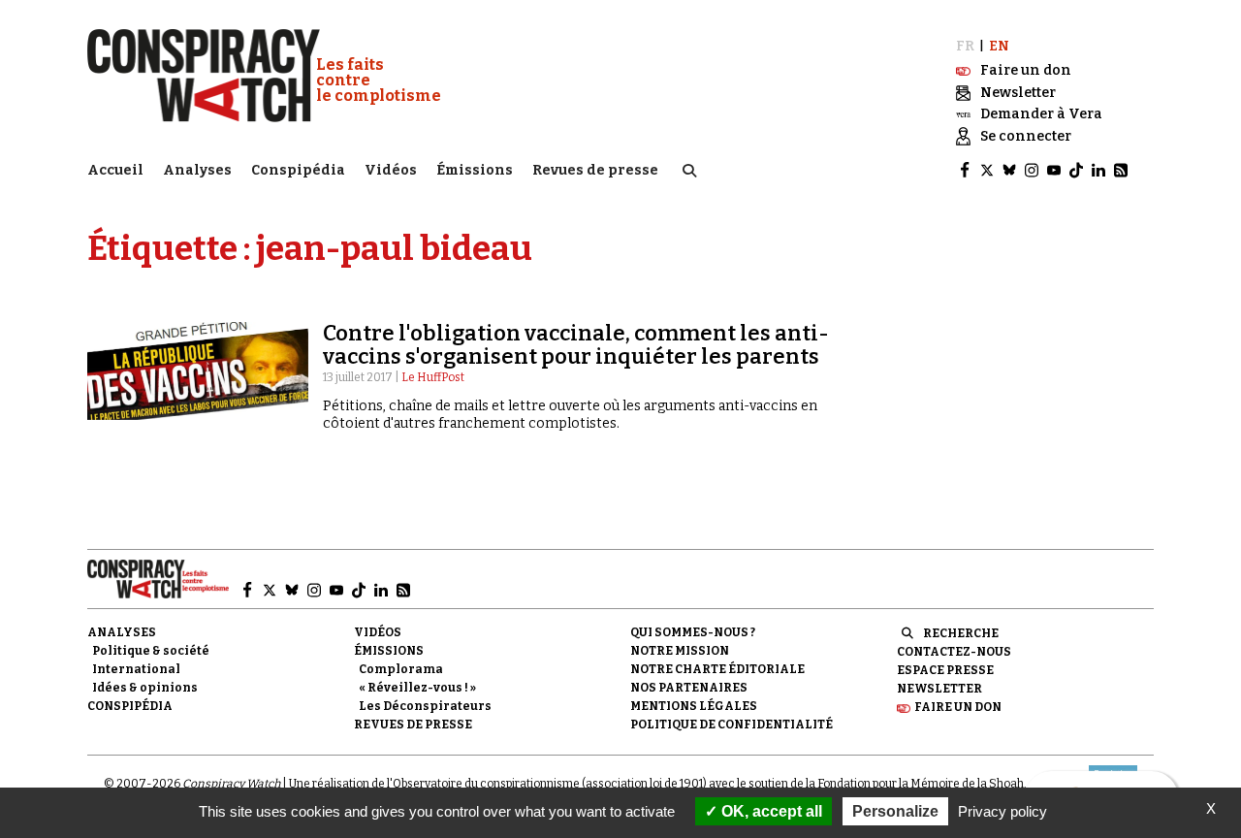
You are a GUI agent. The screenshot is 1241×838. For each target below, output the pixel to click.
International (136, 669)
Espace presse (945, 670)
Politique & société (150, 651)
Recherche (961, 633)
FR (965, 46)
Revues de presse (595, 170)
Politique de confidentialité (731, 724)
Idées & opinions (145, 687)
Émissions (474, 170)
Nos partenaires (689, 687)
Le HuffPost (432, 377)
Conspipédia (298, 170)
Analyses (197, 170)
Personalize (895, 811)
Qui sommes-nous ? (692, 632)
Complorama (401, 669)
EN (999, 46)
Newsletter (939, 688)
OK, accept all (769, 811)
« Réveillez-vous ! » (417, 687)
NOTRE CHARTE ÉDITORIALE (717, 669)
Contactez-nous (954, 652)
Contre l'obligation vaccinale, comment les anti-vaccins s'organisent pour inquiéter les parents (576, 345)
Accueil (115, 170)
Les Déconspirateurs (425, 706)
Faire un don (958, 707)
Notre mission (679, 651)
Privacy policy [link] (1002, 811)
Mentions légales (693, 706)
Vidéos (391, 170)
